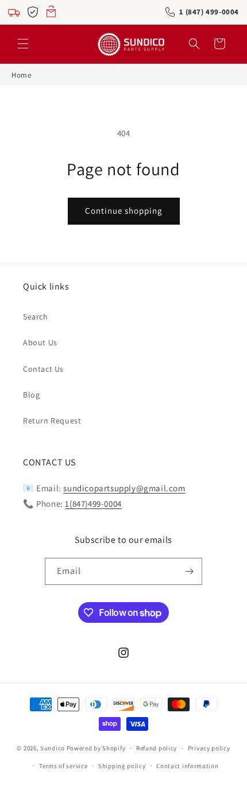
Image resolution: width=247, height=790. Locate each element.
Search (35, 316)
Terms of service (63, 766)
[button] (23, 43)
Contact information (187, 766)
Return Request (52, 420)
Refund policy (156, 748)
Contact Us (43, 369)
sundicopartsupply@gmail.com (124, 488)
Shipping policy (122, 766)
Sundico (52, 748)
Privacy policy (209, 748)
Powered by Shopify (96, 748)
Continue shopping (124, 210)
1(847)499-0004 (93, 503)
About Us (40, 342)
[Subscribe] (189, 571)
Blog (31, 395)
